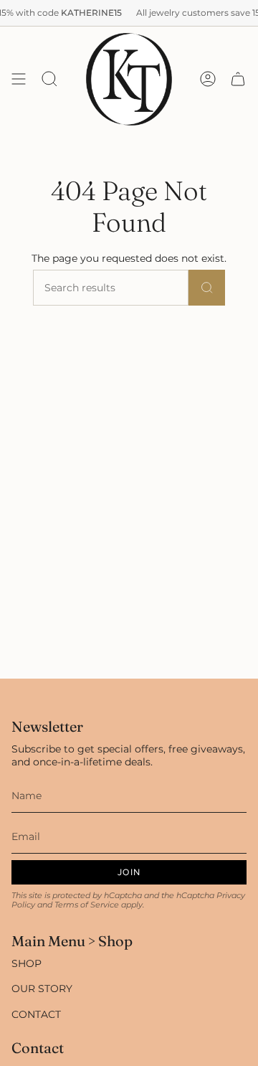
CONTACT (36, 1014)
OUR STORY (41, 988)
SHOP (26, 963)
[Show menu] (18, 79)
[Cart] (238, 79)
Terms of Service (86, 905)
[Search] (207, 288)
